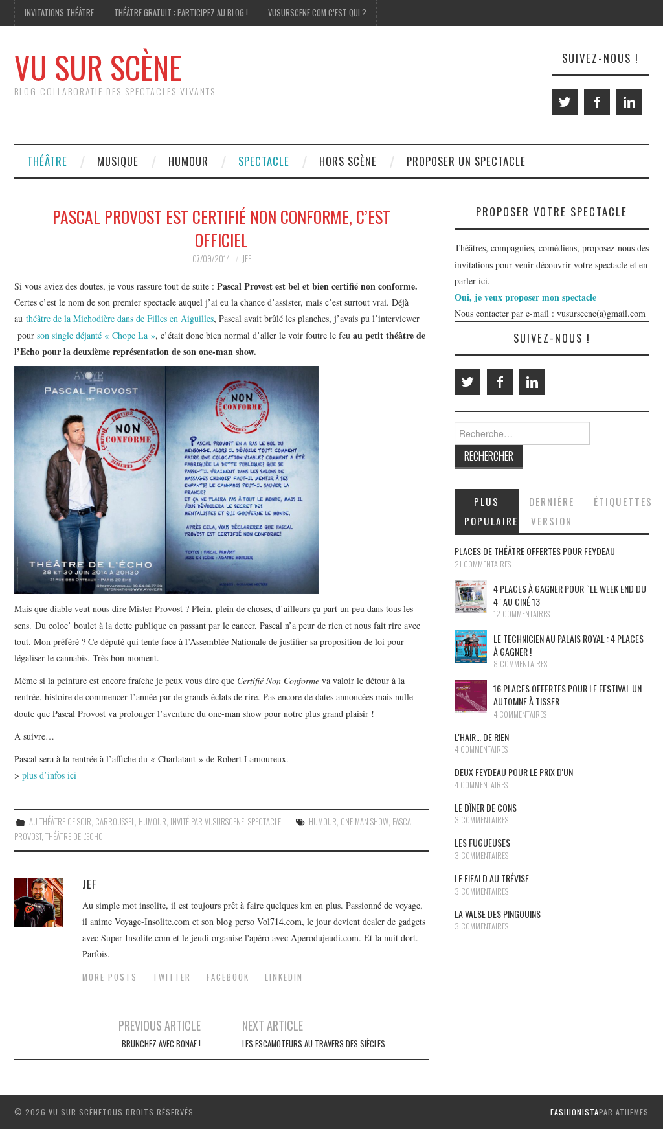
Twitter (172, 977)
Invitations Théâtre (59, 12)
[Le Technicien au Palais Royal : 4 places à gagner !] (471, 646)
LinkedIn (284, 977)
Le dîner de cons (486, 807)
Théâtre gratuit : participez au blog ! (181, 12)
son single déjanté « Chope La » (96, 335)
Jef (246, 259)
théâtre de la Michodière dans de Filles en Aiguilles (120, 318)
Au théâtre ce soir (60, 821)
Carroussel (115, 821)
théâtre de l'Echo (74, 836)
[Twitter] (565, 102)
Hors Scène (348, 161)
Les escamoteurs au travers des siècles (313, 1044)
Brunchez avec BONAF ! (161, 1044)
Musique (118, 161)
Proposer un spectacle (466, 161)
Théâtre (47, 161)
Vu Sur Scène (97, 67)
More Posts (109, 977)
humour (323, 821)
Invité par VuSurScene (207, 821)
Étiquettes (621, 501)
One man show (364, 821)
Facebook (228, 977)
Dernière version (551, 511)
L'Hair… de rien (482, 737)
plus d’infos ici (51, 775)
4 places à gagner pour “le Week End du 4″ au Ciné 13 (569, 595)
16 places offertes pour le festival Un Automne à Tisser (567, 694)
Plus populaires (491, 511)
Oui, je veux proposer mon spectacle (525, 297)
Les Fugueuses (482, 842)
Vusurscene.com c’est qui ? (317, 12)
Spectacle (263, 161)
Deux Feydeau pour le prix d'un (514, 772)
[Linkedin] (629, 102)
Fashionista (574, 1112)
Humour (188, 161)
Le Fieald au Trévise (492, 878)
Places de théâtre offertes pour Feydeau (535, 551)
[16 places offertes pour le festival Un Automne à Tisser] (471, 696)
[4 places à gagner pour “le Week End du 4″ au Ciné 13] (471, 596)
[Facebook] (597, 102)
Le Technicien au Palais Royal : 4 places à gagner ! (568, 645)
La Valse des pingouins (498, 913)
